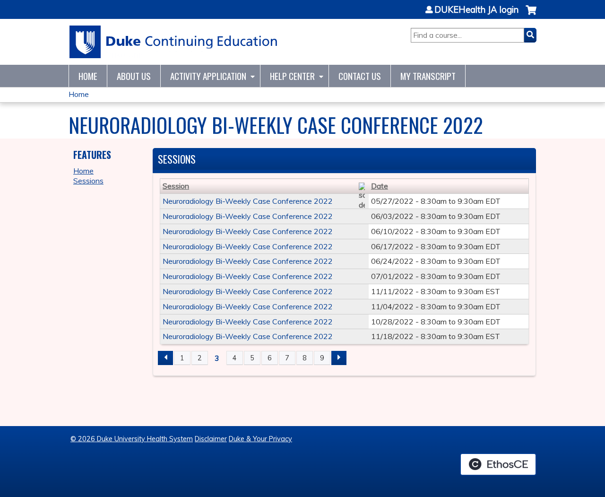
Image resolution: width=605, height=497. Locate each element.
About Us (134, 76)
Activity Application (208, 76)
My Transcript (428, 76)
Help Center (292, 76)
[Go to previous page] (165, 358)
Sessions (88, 180)
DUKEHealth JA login (476, 10)
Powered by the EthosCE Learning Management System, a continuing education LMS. (498, 464)
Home (87, 76)
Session (176, 186)
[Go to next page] (338, 358)
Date (379, 186)
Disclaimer (211, 439)
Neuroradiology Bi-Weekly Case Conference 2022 (248, 201)
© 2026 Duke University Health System (131, 439)
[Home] (174, 42)
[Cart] (531, 15)
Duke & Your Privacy (260, 439)
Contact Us (359, 76)
